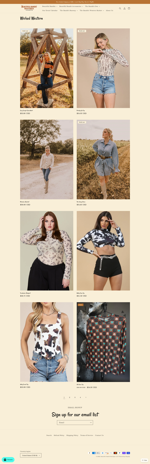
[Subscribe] (90, 422)
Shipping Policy (72, 435)
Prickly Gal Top (81, 110)
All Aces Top (80, 384)
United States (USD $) (30, 455)
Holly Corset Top (24, 384)
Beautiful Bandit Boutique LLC (109, 456)
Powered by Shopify (124, 456)
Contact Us (99, 435)
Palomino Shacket (24, 202)
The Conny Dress (81, 202)
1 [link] (64, 397)
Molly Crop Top (80, 293)
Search (49, 435)
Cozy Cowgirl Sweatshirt (26, 110)
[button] (49, 6)
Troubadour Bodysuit (25, 293)
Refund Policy (59, 435)
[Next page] (86, 397)
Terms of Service (86, 435)
